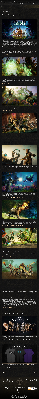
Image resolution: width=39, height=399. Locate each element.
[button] (19, 29)
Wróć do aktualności (7, 11)
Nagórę (19, 381)
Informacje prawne (16, 391)
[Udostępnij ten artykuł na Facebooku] (10, 368)
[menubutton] (38, 6)
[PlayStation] (15, 388)
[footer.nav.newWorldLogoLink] (7, 380)
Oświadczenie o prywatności (21, 391)
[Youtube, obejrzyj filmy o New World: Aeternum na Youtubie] (32, 380)
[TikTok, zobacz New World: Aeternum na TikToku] (36, 380)
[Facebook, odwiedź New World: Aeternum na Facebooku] (30, 380)
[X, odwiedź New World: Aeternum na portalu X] (28, 380)
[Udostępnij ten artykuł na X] (7, 368)
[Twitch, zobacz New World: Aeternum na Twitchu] (26, 380)
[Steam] (19, 390)
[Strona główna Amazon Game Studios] (7, 388)
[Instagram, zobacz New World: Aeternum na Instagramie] (34, 380)
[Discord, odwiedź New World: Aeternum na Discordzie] (24, 380)
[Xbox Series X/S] (22, 387)
